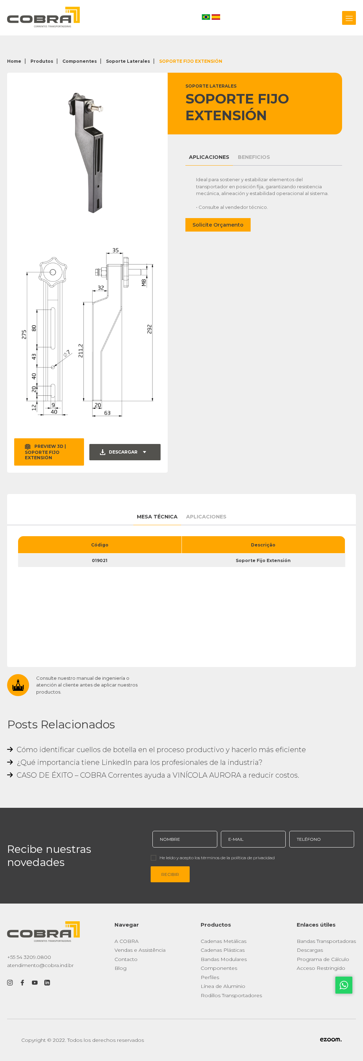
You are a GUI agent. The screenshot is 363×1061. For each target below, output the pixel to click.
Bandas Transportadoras (326, 941)
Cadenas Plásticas (223, 950)
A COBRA (127, 941)
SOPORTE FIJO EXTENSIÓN (190, 61)
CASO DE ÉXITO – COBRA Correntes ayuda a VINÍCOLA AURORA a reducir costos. (157, 775)
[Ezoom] (331, 1040)
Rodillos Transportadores (231, 995)
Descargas (310, 950)
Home (14, 61)
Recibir (170, 874)
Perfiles (210, 977)
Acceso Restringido (321, 968)
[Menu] (349, 18)
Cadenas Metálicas (223, 941)
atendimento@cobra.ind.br (40, 965)
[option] (87, 153)
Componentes (79, 61)
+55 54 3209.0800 (29, 957)
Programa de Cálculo (323, 959)
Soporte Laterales (128, 61)
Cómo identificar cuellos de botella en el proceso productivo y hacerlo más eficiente (160, 749)
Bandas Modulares (224, 959)
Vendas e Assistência (140, 950)
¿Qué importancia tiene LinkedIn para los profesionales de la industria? (139, 762)
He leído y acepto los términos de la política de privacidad (217, 857)
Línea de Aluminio (223, 986)
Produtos (41, 61)
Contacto (126, 959)
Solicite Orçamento (218, 225)
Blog (121, 968)
